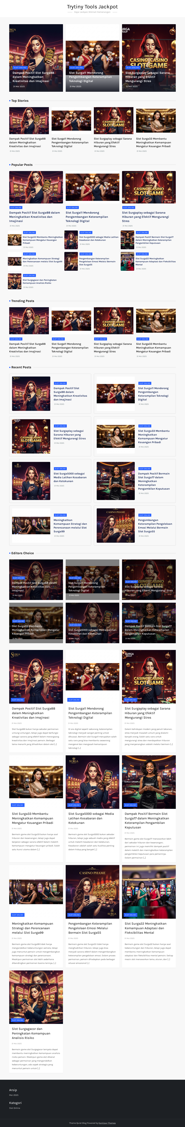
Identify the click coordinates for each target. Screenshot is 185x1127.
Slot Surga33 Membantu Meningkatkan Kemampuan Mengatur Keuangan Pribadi (153, 142)
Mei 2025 (13, 1095)
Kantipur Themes (107, 1123)
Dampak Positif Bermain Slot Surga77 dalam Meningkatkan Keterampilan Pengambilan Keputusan (154, 240)
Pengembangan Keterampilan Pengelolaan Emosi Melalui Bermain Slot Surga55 (97, 261)
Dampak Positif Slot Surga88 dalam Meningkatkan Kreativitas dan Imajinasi (33, 77)
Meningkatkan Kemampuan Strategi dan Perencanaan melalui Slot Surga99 (32, 928)
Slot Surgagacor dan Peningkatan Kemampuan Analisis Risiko (31, 1033)
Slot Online (20, 67)
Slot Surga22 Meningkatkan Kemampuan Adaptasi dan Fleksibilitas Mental (156, 261)
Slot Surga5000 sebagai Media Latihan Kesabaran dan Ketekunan (70, 477)
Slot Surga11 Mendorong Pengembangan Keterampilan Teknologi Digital (90, 77)
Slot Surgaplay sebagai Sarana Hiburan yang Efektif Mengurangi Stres (147, 77)
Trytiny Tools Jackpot (92, 6)
